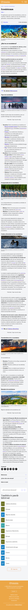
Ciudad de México (15, 421)
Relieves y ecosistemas (10, 6)
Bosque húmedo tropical (11, 126)
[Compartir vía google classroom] (11, 469)
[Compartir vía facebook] (5, 469)
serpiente (11, 308)
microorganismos (18, 280)
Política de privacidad (14, 596)
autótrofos (22, 273)
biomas (4, 66)
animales (7, 177)
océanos (7, 169)
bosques (20, 423)
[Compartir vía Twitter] (2, 469)
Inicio (2, 6)
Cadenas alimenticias (13, 329)
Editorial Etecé (18, 605)
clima (17, 55)
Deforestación (13, 91)
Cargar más (15, 569)
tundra (4, 69)
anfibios (7, 156)
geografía (23, 55)
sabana (19, 68)
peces (22, 155)
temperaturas (23, 128)
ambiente (3, 52)
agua (12, 128)
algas (10, 156)
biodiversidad (10, 55)
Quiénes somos (14, 594)
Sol (24, 263)
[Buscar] (22, 2)
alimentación (8, 227)
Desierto (7, 144)
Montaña (7, 137)
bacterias (3, 280)
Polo (6, 148)
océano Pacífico (21, 446)
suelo (20, 211)
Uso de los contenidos (14, 598)
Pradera (7, 132)
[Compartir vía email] (8, 469)
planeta (8, 64)
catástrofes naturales (14, 380)
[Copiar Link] (16, 469)
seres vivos (18, 209)
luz (23, 211)
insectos (7, 158)
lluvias (4, 451)
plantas (12, 177)
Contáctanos (14, 600)
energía (13, 263)
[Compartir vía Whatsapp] (13, 469)
